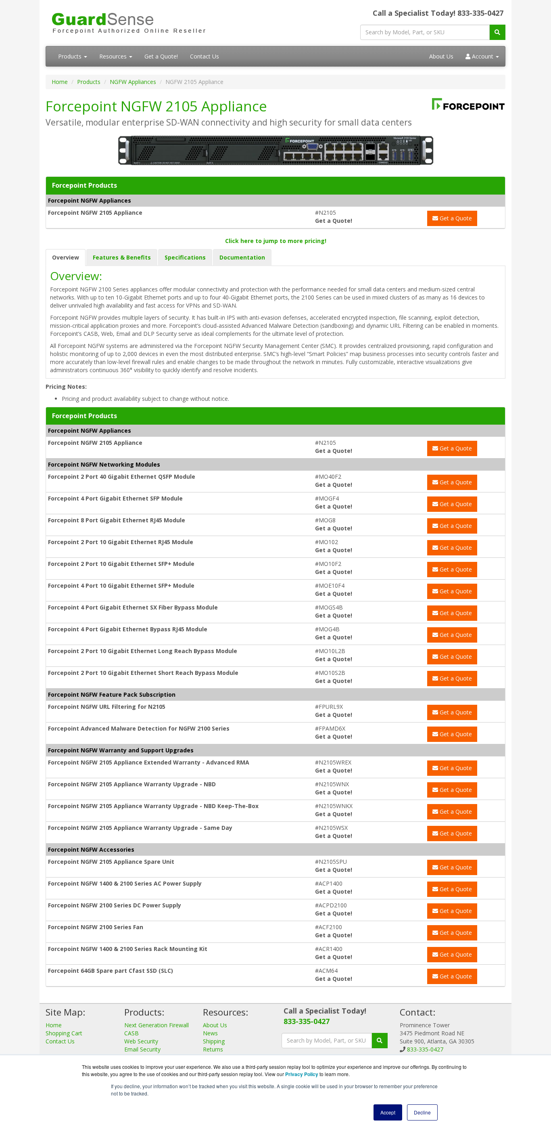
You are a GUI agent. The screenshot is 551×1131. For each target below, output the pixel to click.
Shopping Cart (64, 1033)
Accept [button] (387, 1112)
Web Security (141, 1041)
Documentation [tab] (242, 257)
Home (60, 82)
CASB (131, 1033)
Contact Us (204, 56)
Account (482, 56)
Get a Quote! (161, 56)
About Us (441, 56)
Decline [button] (422, 1112)
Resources (113, 56)
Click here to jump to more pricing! (275, 241)
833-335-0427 (307, 1021)
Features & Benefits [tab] (122, 257)
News (210, 1033)
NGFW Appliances (133, 82)
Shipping (214, 1041)
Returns (213, 1049)
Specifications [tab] (185, 257)
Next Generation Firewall (156, 1025)
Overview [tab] (65, 257)
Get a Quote (455, 218)
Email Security (142, 1049)
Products (70, 56)
